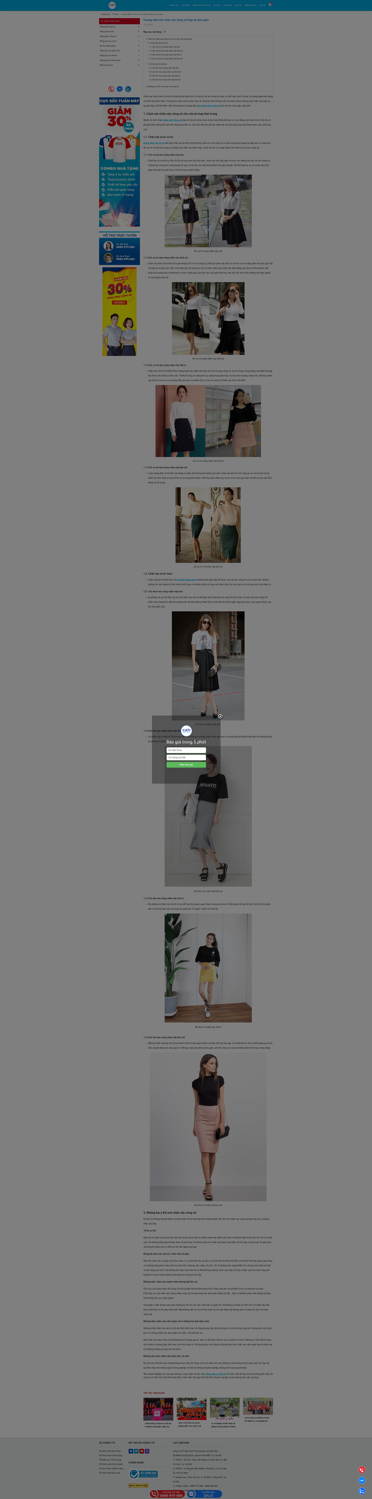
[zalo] (361, 1491)
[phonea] (361, 1470)
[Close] (220, 716)
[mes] (361, 1481)
